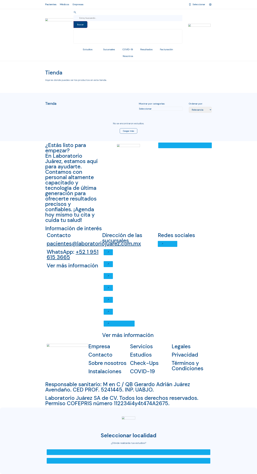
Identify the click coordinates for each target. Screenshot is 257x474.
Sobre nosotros (107, 363)
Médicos (64, 4)
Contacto (100, 354)
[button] (108, 252)
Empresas (78, 4)
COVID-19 (142, 371)
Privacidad (185, 354)
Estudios (141, 354)
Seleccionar (199, 4)
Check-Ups (144, 363)
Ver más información (72, 265)
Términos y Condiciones (187, 366)
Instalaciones (104, 371)
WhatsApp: (72, 254)
